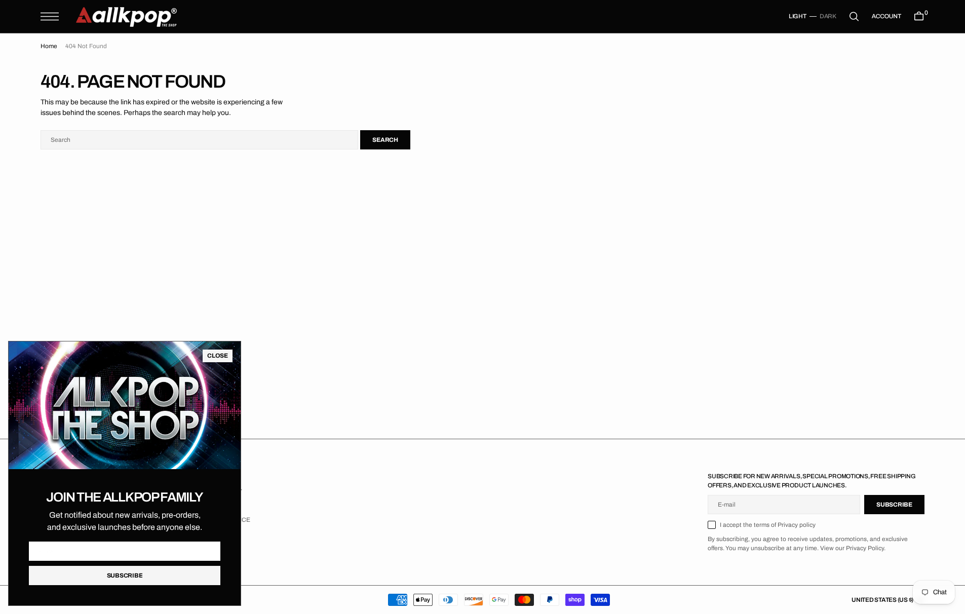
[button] (50, 16)
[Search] (854, 16)
